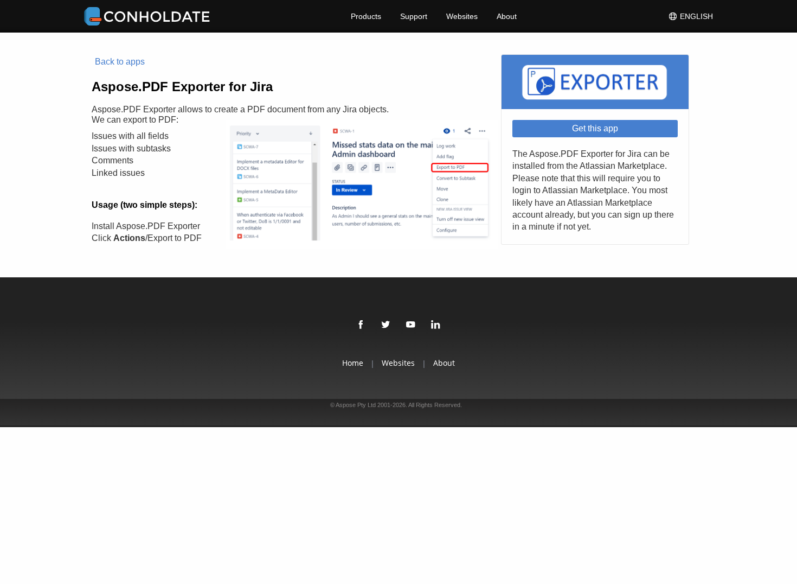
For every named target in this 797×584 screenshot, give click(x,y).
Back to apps (120, 61)
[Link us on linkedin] (436, 325)
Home (352, 363)
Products (366, 16)
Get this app (595, 128)
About (507, 16)
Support (413, 16)
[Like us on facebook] (361, 325)
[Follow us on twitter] (386, 325)
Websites (462, 16)
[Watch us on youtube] (411, 325)
